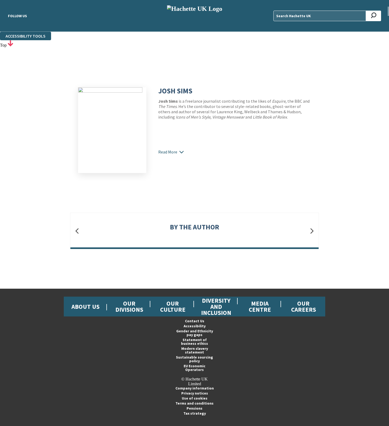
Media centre (260, 306)
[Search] (373, 16)
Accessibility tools (26, 36)
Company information (194, 388)
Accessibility (195, 326)
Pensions (194, 408)
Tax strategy (194, 413)
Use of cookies (194, 398)
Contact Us (194, 321)
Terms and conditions (194, 403)
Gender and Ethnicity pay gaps (194, 333)
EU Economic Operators (194, 368)
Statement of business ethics (194, 341)
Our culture (173, 306)
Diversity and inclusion (216, 306)
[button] (77, 231)
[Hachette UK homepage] (194, 15)
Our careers (303, 306)
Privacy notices (194, 393)
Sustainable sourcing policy (194, 359)
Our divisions (129, 306)
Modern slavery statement (194, 350)
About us (85, 306)
